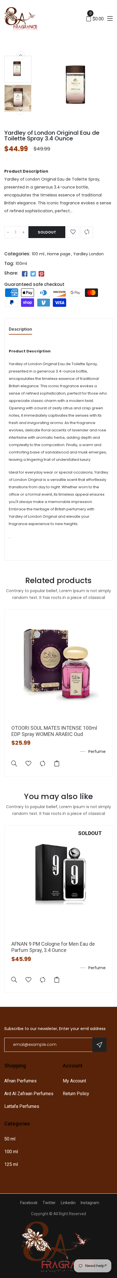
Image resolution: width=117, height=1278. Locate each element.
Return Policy (76, 1093)
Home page (58, 254)
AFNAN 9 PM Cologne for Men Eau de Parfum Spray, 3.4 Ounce (53, 947)
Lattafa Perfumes (21, 1106)
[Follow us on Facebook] (25, 274)
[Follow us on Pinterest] (41, 274)
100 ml (38, 254)
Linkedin (68, 1202)
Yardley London (88, 254)
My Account (74, 1081)
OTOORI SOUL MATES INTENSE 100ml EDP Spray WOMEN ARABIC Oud (54, 731)
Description (20, 329)
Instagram (90, 1202)
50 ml (9, 1139)
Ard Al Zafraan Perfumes (28, 1093)
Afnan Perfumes (20, 1081)
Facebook (28, 1202)
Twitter (49, 1202)
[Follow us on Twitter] (33, 274)
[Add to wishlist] (73, 232)
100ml (21, 263)
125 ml (11, 1164)
